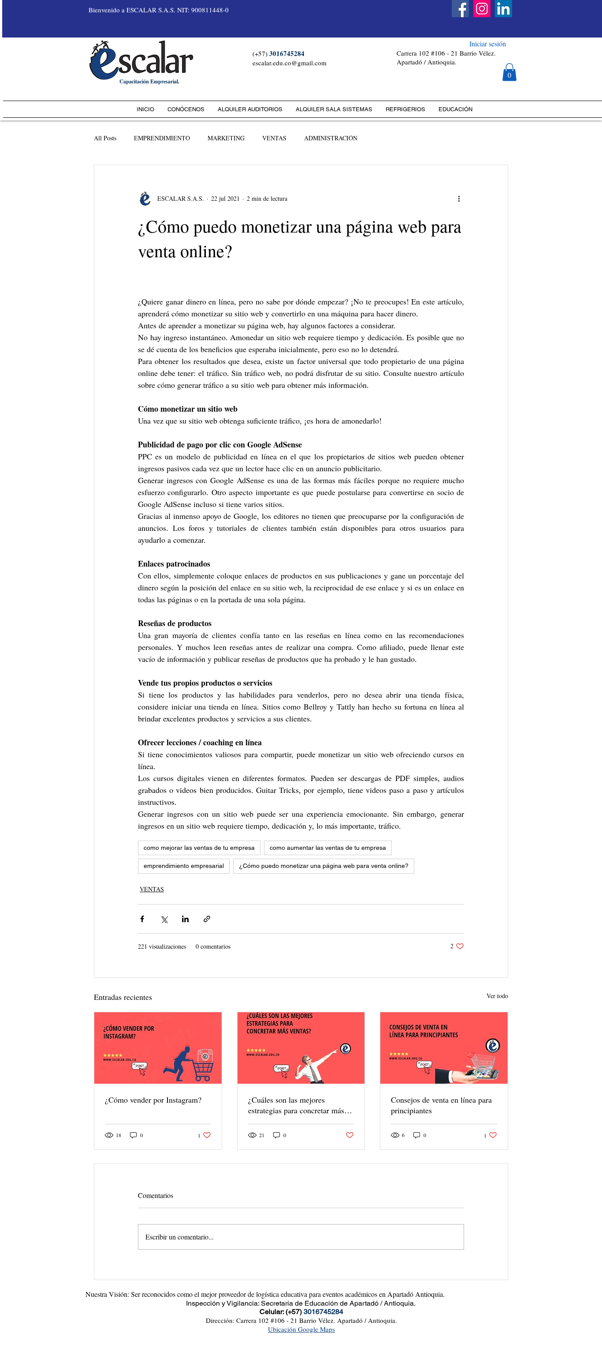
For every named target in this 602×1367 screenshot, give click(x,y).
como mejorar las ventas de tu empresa (199, 847)
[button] (509, 72)
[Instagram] (482, 8)
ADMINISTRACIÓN (330, 138)
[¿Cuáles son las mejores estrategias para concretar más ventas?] (301, 1048)
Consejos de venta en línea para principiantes (441, 1104)
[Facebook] (460, 8)
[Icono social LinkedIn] (503, 8)
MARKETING (226, 138)
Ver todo (497, 995)
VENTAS (274, 138)
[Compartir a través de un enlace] (207, 919)
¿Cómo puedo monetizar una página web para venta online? (324, 865)
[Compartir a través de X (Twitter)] (164, 919)
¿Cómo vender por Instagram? (153, 1099)
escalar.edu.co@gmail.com (290, 62)
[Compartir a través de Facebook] (142, 919)
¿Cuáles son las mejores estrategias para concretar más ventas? (296, 1104)
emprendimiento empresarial (184, 865)
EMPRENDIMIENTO (162, 138)
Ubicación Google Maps (301, 1329)
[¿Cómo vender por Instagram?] (158, 1048)
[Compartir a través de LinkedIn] (185, 919)
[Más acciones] (458, 198)
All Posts (105, 138)
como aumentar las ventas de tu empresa (328, 847)
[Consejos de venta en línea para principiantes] (444, 1048)
